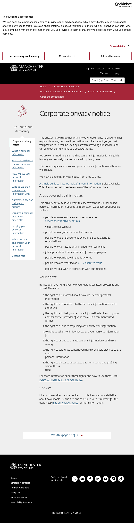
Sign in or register (95, 69)
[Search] (121, 80)
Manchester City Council (31, 66)
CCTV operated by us (90, 263)
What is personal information (21, 153)
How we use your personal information (21, 177)
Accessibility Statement (22, 502)
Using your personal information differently (22, 216)
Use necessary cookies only (23, 56)
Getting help (18, 256)
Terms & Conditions (20, 488)
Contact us (16, 478)
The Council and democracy (65, 87)
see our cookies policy (65, 403)
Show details (117, 46)
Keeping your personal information (19, 230)
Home (43, 87)
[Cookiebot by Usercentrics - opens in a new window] (117, 4)
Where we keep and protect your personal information (21, 244)
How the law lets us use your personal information (22, 164)
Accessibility (114, 69)
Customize (65, 56)
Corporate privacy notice (100, 92)
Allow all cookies (110, 56)
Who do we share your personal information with (21, 190)
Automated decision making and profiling (22, 203)
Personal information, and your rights (60, 380)
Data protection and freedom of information (61, 92)
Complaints (16, 493)
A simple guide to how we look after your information (70, 184)
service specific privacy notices (62, 221)
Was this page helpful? (64, 435)
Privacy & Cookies (19, 498)
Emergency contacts (20, 483)
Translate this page (110, 73)
